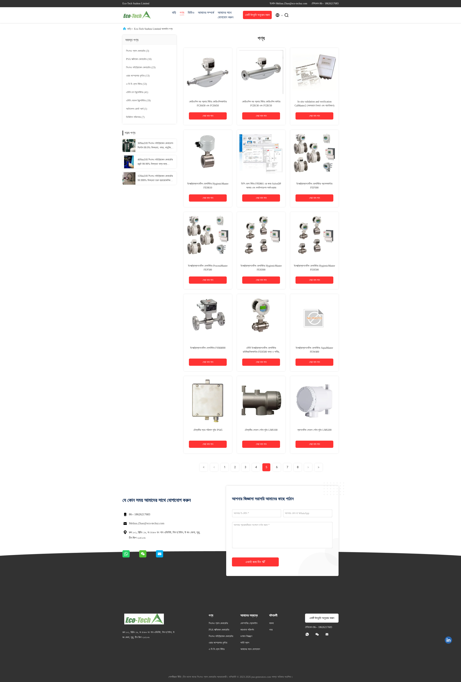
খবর (271, 629)
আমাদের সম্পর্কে (206, 12)
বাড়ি (174, 12)
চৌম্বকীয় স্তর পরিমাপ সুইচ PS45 (207, 430)
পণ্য (182, 12)
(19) (138, 100)
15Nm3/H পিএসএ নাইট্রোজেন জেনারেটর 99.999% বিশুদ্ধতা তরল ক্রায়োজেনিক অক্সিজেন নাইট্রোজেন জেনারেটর (155, 179)
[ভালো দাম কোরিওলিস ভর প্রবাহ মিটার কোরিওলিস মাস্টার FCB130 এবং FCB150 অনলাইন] (261, 72)
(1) (136, 108)
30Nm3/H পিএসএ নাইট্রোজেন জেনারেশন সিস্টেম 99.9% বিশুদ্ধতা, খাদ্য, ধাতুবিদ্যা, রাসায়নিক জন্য (155, 146)
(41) (137, 92)
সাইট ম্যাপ (244, 642)
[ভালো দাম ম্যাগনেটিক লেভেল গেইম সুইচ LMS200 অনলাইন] (314, 400)
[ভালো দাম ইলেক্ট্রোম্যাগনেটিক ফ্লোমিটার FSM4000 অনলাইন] (208, 318)
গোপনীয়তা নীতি (174, 677)
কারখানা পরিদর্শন (247, 629)
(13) (138, 75)
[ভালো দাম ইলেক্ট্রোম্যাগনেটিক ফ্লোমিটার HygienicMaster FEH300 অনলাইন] (261, 236)
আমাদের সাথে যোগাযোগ (250, 649)
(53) (136, 84)
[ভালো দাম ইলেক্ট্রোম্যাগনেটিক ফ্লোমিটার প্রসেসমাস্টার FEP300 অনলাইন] (314, 154)
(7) (135, 117)
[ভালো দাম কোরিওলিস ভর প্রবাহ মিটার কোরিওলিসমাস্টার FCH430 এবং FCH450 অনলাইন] (208, 72)
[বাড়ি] (136, 15)
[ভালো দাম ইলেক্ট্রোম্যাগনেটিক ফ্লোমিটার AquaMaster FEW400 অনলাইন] (314, 318)
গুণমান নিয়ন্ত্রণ (246, 636)
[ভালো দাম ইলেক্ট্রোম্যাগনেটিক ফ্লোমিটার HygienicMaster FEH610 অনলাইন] (208, 154)
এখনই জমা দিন (253, 562)
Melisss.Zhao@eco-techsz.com (146, 523)
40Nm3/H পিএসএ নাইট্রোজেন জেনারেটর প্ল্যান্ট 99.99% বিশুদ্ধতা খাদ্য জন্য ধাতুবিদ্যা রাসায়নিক (155, 162)
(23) (141, 67)
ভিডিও (191, 12)
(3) (137, 50)
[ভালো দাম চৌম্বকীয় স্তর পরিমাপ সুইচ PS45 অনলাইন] (208, 400)
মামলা (271, 623)
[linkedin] (448, 640)
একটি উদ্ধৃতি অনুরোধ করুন (257, 14)
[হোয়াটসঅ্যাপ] (130, 556)
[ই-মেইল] (164, 556)
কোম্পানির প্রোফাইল (248, 623)
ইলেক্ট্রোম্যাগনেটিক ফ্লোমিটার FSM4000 (207, 347)
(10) (139, 59)
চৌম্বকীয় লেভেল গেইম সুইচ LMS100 (261, 430)
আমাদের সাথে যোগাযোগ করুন (225, 15)
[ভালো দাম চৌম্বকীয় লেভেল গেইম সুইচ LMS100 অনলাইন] (261, 400)
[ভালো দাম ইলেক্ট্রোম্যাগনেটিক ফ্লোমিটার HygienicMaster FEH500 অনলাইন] (314, 236)
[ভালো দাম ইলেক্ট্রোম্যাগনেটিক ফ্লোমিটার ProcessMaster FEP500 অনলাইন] (208, 236)
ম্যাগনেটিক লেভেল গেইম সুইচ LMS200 (314, 430)
